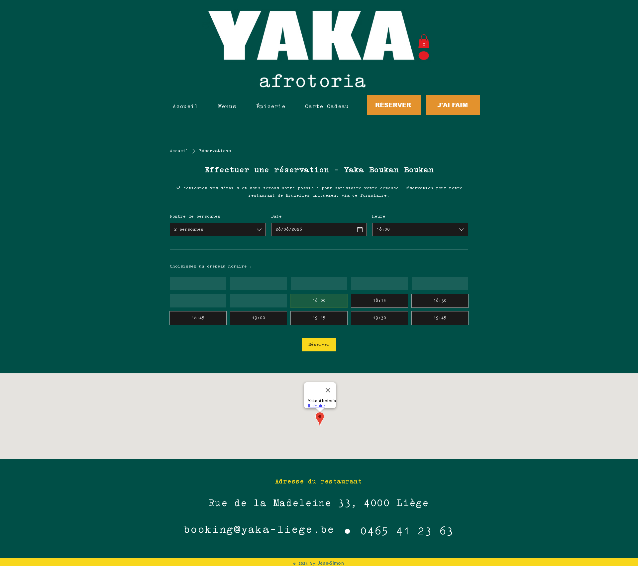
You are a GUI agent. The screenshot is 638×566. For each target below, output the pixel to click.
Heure (378, 216)
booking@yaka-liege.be (258, 530)
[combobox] (218, 229)
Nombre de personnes (195, 216)
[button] (424, 41)
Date (276, 216)
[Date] (360, 230)
